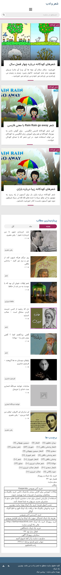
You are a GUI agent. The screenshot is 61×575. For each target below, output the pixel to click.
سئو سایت (52, 482)
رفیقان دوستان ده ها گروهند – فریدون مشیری (16, 362)
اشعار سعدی (49, 467)
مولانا (51, 463)
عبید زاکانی (50, 471)
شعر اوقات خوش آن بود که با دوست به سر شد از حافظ (16, 285)
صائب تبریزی (33, 471)
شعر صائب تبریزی (35, 463)
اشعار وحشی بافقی (46, 447)
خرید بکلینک (11, 492)
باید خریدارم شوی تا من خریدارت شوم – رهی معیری (16, 233)
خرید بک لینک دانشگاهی (30, 528)
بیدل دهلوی (49, 443)
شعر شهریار (28, 455)
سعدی (51, 451)
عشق (18, 463)
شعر (6, 275)
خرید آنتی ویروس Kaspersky (30, 488)
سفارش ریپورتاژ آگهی (30, 535)
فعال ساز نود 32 (31, 531)
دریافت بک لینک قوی (25, 508)
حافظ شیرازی (9, 301)
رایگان (54, 485)
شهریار (28, 447)
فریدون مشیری (10, 378)
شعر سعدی (14, 447)
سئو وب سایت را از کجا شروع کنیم (30, 538)
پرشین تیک (40, 572)
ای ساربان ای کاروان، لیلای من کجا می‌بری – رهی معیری (16, 413)
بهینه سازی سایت (53, 572)
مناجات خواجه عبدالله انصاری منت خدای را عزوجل (16, 388)
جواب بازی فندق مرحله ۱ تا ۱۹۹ (30, 542)
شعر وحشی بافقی (47, 455)
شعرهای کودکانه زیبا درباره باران (30, 169)
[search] (4, 15)
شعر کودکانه (54, 25)
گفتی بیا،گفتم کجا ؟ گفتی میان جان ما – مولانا (16, 336)
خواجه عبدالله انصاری (12, 404)
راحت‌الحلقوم (30, 545)
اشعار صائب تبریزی (28, 467)
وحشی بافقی (48, 459)
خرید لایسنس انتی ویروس (30, 515)
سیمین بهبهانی (21, 443)
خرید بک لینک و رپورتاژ (47, 476)
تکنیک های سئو (13, 498)
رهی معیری (8, 250)
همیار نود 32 (51, 479)
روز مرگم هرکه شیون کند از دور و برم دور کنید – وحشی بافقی (16, 261)
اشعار (35, 443)
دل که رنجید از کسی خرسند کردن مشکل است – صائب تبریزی (16, 312)
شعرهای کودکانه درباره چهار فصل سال (30, 44)
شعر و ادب (35, 565)
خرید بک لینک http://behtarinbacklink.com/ (25, 521)
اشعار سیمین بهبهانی (33, 451)
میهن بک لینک (29, 518)
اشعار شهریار (31, 459)
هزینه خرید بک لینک (33, 505)
